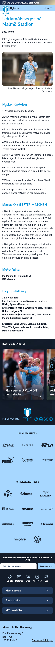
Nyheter (14, 8)
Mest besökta (13, 590)
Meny (46, 8)
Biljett (10, 580)
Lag (46, 580)
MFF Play (37, 580)
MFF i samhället (14, 610)
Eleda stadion (13, 600)
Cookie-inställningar (42, 640)
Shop (28, 580)
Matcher (19, 580)
